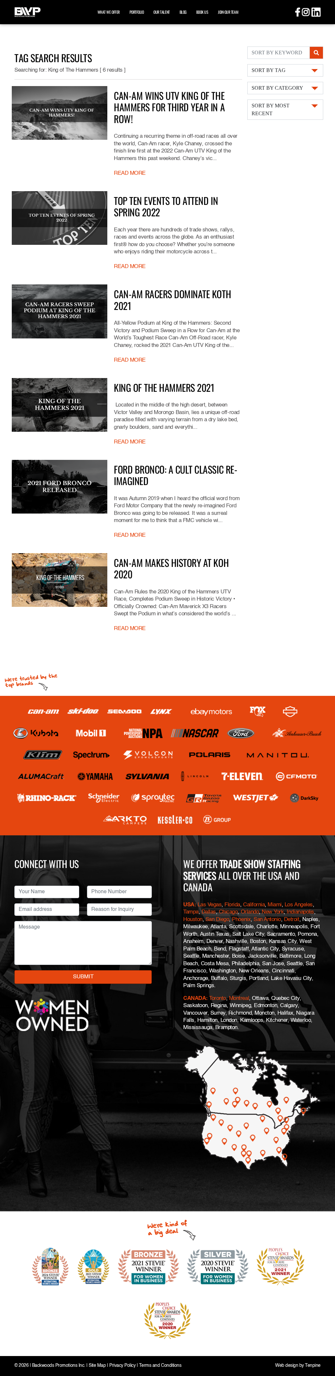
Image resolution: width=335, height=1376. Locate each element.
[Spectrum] (91, 755)
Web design (286, 1366)
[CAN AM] (43, 711)
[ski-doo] (83, 711)
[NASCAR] (195, 733)
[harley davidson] (290, 711)
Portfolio (137, 12)
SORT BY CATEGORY (277, 88)
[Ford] (241, 733)
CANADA (194, 998)
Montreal (239, 998)
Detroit (291, 919)
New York (273, 912)
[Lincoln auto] (195, 776)
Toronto (217, 998)
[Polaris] (210, 755)
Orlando (250, 912)
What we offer (108, 12)
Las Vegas (210, 905)
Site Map (97, 1366)
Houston (193, 919)
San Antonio (267, 919)
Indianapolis (300, 912)
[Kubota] (35, 733)
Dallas (209, 912)
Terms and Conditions (160, 1366)
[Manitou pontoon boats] (278, 755)
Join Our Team (228, 12)
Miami (275, 905)
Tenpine (313, 1366)
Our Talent (161, 12)
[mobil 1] (91, 733)
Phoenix (241, 919)
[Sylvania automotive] (147, 776)
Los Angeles (299, 905)
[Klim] (42, 754)
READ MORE (130, 173)
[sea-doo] (124, 711)
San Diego (217, 919)
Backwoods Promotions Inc (58, 1366)
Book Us (202, 12)
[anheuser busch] (297, 733)
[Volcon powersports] (148, 755)
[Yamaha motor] (95, 776)
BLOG (183, 12)
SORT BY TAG (269, 70)
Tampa (191, 912)
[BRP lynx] (161, 711)
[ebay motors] (211, 711)
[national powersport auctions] (143, 733)
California (254, 905)
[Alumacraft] (41, 776)
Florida (232, 905)
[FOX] (257, 711)
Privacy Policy (122, 1366)
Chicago (228, 912)
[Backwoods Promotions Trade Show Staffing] (27, 11)
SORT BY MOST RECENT (271, 109)
